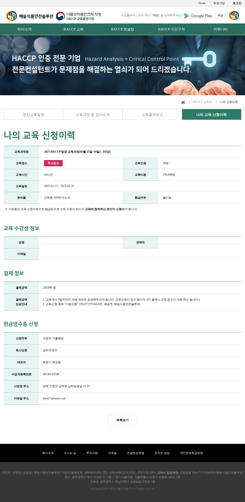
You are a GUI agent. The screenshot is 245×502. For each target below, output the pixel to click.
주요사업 (92, 453)
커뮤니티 (220, 29)
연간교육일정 (33, 115)
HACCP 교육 (74, 29)
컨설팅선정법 (135, 453)
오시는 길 (70, 453)
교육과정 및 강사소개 (93, 115)
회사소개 (24, 29)
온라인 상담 (162, 453)
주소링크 (53, 163)
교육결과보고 (152, 115)
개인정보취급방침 (191, 453)
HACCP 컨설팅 (122, 29)
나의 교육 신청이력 (211, 115)
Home (202, 3)
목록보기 (122, 420)
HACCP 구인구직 (171, 29)
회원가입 (219, 3)
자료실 (112, 453)
